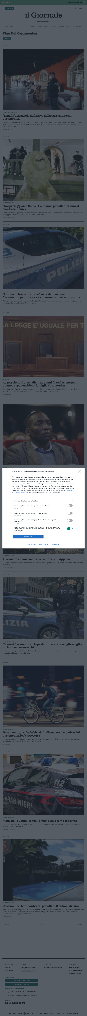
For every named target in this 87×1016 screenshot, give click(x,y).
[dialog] (43, 508)
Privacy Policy (55, 544)
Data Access (43, 544)
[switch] (70, 505)
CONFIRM (28, 536)
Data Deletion (31, 544)
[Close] (80, 472)
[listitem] (43, 501)
